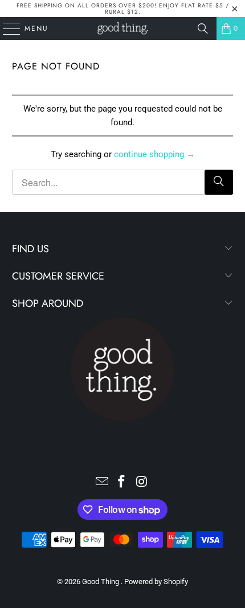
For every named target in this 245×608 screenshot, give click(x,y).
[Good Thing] (123, 28)
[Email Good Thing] (102, 482)
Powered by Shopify (156, 581)
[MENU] (6, 28)
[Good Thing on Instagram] (141, 482)
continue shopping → (154, 154)
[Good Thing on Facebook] (121, 482)
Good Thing (101, 581)
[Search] (203, 28)
